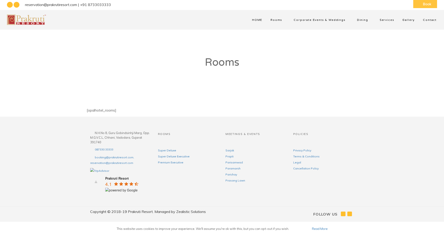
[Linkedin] (16, 4)
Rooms (276, 20)
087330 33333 (104, 149)
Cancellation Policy (306, 168)
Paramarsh (232, 168)
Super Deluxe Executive (174, 156)
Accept (300, 229)
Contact (430, 20)
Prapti (229, 156)
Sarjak (229, 150)
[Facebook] (10, 4)
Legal (297, 162)
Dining (362, 20)
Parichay (231, 174)
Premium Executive (170, 162)
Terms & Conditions (306, 156)
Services (387, 20)
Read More (320, 229)
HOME (257, 20)
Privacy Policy (302, 150)
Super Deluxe (167, 150)
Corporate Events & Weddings (319, 20)
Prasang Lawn (235, 180)
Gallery (408, 20)
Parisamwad (234, 162)
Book (427, 4)
